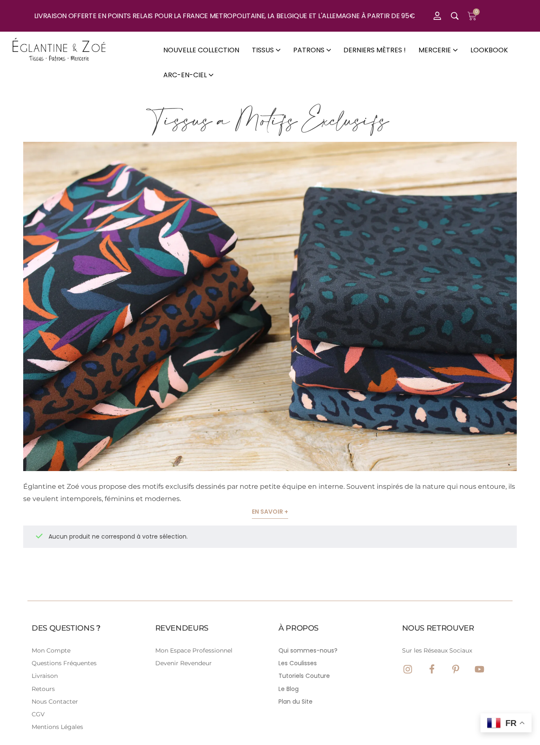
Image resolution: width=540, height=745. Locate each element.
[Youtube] (479, 669)
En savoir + (270, 511)
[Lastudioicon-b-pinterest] (456, 669)
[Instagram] (408, 669)
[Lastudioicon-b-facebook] (432, 669)
